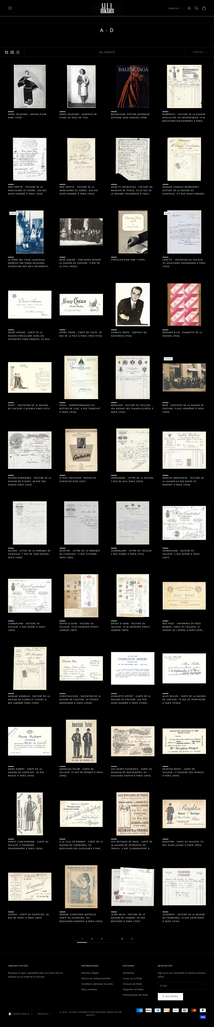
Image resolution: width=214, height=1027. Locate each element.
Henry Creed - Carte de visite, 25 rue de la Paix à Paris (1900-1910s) (81, 334)
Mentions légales (90, 973)
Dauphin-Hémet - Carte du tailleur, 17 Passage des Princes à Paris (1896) (183, 772)
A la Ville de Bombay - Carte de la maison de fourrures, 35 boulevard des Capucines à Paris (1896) (81, 845)
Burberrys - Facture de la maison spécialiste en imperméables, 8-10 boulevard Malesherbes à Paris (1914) (184, 118)
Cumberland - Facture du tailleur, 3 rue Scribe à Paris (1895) (26, 627)
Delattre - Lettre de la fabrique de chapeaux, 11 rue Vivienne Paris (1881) (80, 554)
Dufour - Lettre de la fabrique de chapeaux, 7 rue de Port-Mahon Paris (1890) (29, 554)
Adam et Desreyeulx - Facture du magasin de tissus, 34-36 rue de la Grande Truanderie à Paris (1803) (132, 190)
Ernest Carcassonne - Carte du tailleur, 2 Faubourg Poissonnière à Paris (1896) (28, 845)
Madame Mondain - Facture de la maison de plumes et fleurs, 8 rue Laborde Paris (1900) (29, 700)
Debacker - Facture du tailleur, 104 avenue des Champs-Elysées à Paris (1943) (132, 409)
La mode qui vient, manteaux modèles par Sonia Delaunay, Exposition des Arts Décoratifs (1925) (28, 263)
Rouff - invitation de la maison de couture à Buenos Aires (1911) (29, 407)
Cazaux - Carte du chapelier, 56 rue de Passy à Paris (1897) (28, 916)
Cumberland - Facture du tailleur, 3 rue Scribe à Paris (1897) (181, 554)
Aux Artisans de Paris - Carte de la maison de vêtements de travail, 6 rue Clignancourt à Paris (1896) (131, 845)
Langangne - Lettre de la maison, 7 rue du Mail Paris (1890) (132, 479)
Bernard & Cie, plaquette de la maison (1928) (182, 334)
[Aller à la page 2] (132, 939)
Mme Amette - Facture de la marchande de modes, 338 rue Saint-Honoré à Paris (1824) (79, 190)
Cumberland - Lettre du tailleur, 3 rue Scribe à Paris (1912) (131, 552)
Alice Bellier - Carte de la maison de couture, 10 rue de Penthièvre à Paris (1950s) (184, 700)
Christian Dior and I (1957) (128, 259)
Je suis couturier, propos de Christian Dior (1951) (78, 479)
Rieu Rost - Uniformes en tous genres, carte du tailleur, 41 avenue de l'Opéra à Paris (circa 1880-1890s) (183, 627)
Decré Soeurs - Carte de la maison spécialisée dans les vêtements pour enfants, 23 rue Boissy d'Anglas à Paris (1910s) (28, 336)
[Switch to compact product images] (17, 52)
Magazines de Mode (133, 989)
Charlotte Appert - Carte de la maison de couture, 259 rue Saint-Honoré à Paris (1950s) (131, 700)
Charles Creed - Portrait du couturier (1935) (129, 334)
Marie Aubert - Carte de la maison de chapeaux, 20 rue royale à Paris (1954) (26, 772)
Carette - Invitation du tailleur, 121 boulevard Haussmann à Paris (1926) (184, 263)
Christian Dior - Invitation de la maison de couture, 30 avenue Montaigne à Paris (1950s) (80, 700)
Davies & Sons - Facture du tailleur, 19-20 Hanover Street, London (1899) (131, 627)
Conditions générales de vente (97, 984)
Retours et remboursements (96, 978)
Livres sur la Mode (132, 978)
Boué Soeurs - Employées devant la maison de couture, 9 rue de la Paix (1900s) (80, 263)
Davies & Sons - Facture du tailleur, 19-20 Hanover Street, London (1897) (79, 627)
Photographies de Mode (135, 995)
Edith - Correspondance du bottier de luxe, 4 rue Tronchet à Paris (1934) (80, 409)
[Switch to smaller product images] (12, 52)
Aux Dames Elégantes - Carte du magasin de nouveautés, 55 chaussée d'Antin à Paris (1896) (131, 772)
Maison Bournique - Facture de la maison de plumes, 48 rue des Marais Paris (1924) (29, 481)
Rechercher (128, 973)
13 (122, 938)
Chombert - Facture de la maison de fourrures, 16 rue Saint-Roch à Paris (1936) (184, 918)
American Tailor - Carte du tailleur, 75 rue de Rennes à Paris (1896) (81, 772)
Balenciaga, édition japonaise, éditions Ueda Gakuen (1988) (131, 116)
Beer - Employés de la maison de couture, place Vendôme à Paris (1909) (183, 409)
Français (173, 8)
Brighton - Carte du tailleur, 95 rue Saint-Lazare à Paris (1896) (183, 843)
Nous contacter (89, 989)
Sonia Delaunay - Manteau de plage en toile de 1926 (78, 116)
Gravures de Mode (132, 984)
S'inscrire (170, 996)
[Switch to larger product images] (6, 52)
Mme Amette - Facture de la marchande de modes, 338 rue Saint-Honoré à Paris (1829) (27, 190)
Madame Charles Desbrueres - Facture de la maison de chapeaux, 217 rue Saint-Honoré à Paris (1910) (183, 190)
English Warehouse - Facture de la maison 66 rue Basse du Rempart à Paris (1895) (183, 481)
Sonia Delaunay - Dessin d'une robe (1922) (27, 116)
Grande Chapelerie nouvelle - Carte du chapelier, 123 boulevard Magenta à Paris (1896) (81, 918)
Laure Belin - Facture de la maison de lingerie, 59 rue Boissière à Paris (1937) (128, 918)
